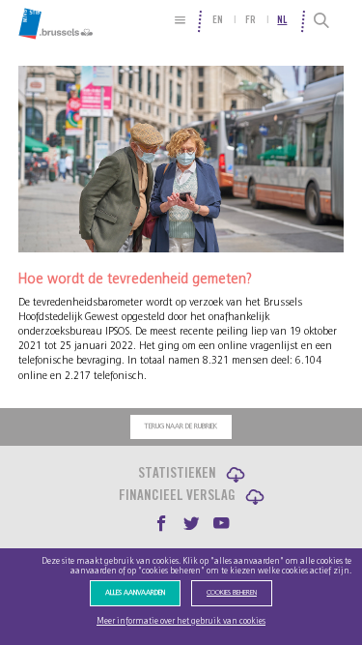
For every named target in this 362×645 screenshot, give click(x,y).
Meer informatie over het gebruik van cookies (181, 621)
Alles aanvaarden (135, 593)
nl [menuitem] (282, 20)
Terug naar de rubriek (181, 426)
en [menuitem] (217, 20)
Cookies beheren (232, 593)
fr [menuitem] (250, 20)
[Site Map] (180, 20)
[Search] (323, 21)
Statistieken (177, 474)
